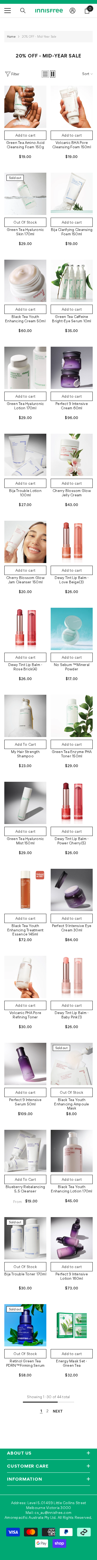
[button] (45, 74)
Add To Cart (25, 744)
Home (11, 36)
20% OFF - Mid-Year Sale (39, 36)
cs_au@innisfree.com (52, 1512)
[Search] (23, 10)
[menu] (7, 10)
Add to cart (25, 135)
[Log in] (72, 10)
